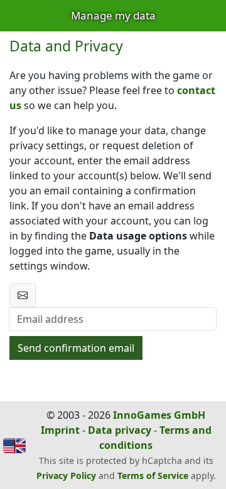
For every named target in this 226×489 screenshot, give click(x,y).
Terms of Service (152, 475)
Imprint (60, 430)
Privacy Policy (66, 475)
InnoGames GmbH (159, 415)
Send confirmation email (76, 348)
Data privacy (119, 430)
